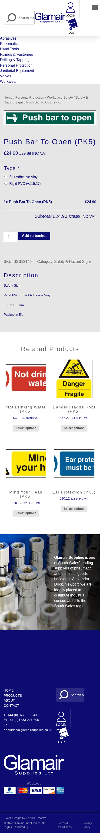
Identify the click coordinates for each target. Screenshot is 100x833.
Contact (11, 705)
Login (70, 15)
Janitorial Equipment (17, 71)
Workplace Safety (60, 97)
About (9, 700)
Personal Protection (16, 65)
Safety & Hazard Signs (73, 262)
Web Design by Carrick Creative (26, 818)
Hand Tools (9, 49)
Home (8, 97)
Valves (5, 76)
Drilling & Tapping (15, 60)
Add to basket (34, 236)
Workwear (8, 81)
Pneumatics (10, 44)
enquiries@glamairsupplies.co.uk (28, 730)
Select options (26, 428)
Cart (71, 33)
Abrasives (8, 38)
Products (13, 695)
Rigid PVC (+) (24, 183)
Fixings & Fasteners (16, 54)
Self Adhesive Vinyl (22, 177)
